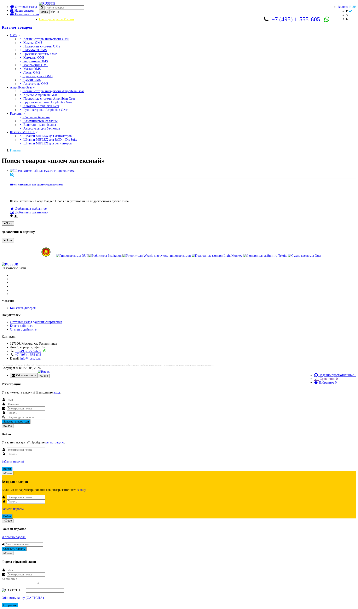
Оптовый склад (25, 6)
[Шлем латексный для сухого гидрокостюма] (183, 171)
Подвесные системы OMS (41, 46)
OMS (13, 35)
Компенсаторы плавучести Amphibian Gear (53, 91)
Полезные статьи (26, 14)
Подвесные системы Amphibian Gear (49, 98)
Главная (15, 150)
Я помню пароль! (14, 537)
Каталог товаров (17, 27)
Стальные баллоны (36, 117)
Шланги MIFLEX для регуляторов (47, 143)
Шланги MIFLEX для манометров (47, 136)
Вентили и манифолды (39, 124)
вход (56, 392)
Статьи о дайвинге (23, 329)
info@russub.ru (30, 358)
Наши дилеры (24, 10)
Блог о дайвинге (21, 325)
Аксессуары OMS (35, 83)
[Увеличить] (12, 174)
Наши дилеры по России (56, 19)
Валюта (347, 6)
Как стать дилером (23, 308)
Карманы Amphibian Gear (41, 106)
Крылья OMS (32, 42)
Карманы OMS (34, 57)
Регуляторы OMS (35, 61)
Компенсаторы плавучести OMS (46, 39)
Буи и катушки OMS (38, 76)
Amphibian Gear (21, 87)
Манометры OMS (35, 65)
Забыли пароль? (13, 461)
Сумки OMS (32, 80)
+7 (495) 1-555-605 (295, 19)
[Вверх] (44, 371)
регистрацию (54, 442)
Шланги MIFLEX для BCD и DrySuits (50, 139)
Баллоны (16, 113)
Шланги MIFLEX (22, 132)
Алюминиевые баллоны (40, 121)
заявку (81, 490)
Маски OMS (32, 68)
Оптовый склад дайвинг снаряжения (36, 322)
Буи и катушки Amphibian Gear (45, 109)
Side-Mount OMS (35, 50)
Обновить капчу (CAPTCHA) (23, 597)
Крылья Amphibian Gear (40, 95)
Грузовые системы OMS (40, 54)
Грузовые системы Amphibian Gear (47, 102)
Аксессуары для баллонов (41, 128)
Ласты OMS (31, 72)
